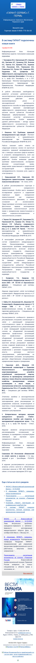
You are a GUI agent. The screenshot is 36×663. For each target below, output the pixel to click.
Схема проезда (18, 639)
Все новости (27, 573)
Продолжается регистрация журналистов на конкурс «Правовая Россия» (20, 498)
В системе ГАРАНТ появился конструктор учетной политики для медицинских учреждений (20, 510)
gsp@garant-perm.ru (24, 633)
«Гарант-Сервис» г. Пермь (18, 14)
